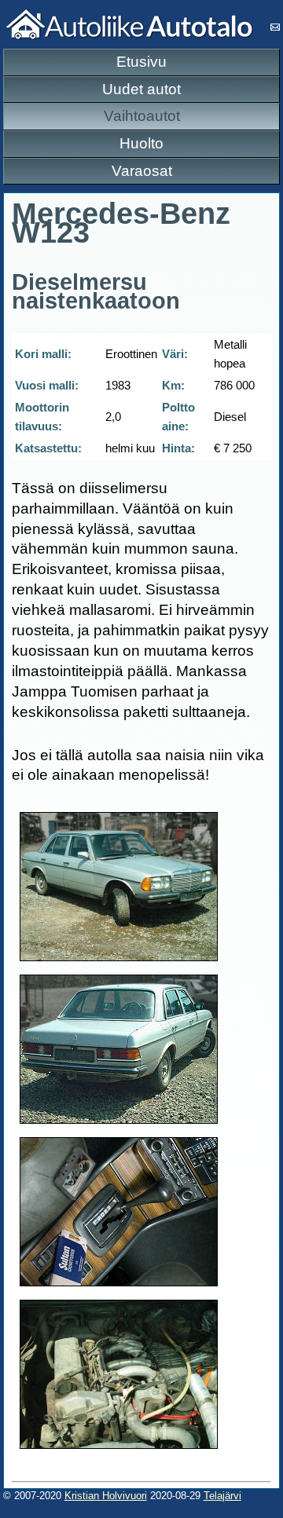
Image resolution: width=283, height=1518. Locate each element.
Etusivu (141, 61)
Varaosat (142, 171)
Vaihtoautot (142, 116)
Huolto (141, 143)
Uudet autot (141, 89)
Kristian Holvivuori (105, 1496)
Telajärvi (222, 1496)
